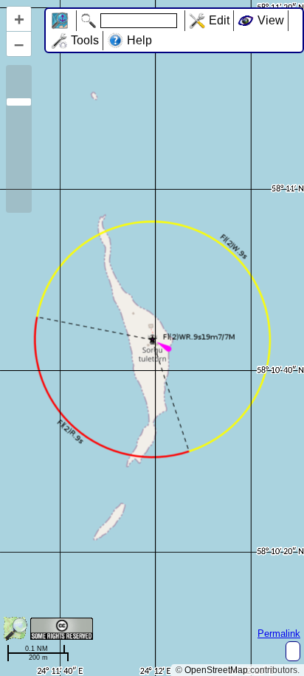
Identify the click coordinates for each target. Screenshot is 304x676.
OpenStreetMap (216, 670)
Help (139, 40)
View (271, 20)
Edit (219, 20)
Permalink (279, 633)
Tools (85, 40)
